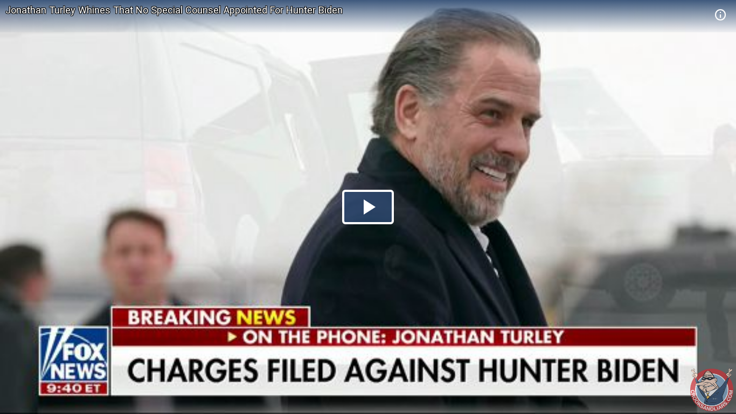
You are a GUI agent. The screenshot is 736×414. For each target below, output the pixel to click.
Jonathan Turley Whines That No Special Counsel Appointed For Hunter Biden (174, 10)
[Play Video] (368, 207)
